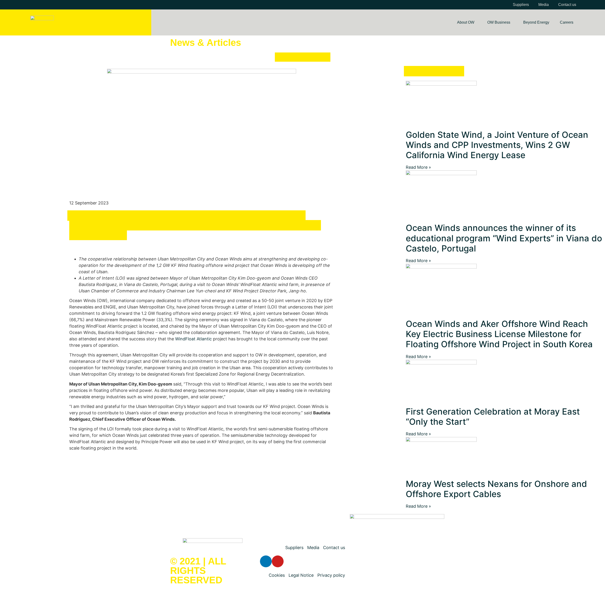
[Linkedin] (266, 561)
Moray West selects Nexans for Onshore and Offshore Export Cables (496, 489)
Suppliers (521, 5)
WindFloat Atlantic (193, 338)
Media (543, 5)
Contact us (567, 5)
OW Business (498, 22)
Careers (566, 22)
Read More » (418, 167)
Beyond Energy (536, 22)
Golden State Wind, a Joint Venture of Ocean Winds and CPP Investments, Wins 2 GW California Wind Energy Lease (497, 145)
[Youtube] (278, 561)
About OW (465, 22)
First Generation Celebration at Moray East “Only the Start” (493, 416)
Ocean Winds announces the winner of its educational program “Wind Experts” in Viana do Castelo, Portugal (504, 238)
